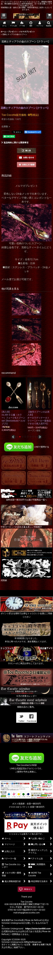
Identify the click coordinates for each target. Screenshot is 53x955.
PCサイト (28, 889)
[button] (4, 16)
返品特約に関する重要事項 (16, 142)
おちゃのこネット (22, 953)
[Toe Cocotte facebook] (31, 717)
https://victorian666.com (38, 928)
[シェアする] (5, 132)
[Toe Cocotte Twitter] (21, 717)
